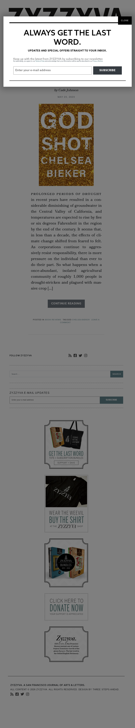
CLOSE (125, 20)
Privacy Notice (98, 61)
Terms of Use (39, 61)
